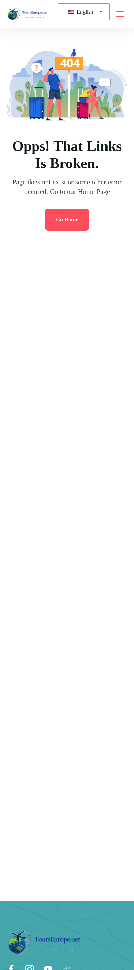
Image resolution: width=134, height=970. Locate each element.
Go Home (67, 219)
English (84, 12)
